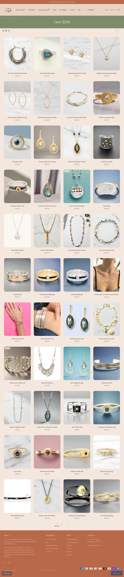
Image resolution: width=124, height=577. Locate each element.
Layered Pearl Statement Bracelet (76, 117)
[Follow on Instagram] (9, 562)
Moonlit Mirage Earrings (77, 339)
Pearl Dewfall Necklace (47, 250)
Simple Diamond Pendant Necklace (107, 73)
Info (79, 10)
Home (5, 18)
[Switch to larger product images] (3, 30)
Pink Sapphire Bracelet (17, 515)
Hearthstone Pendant (17, 250)
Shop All (69, 555)
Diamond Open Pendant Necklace (47, 117)
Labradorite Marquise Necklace (77, 161)
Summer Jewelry (43, 10)
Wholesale (91, 10)
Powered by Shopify (52, 570)
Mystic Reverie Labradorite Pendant (47, 427)
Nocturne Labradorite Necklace (47, 206)
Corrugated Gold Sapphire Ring (107, 427)
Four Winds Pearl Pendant (76, 206)
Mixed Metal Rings (72, 539)
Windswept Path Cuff (17, 339)
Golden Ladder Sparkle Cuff (17, 383)
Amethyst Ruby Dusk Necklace (77, 250)
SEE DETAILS (71, 2)
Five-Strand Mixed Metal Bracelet (17, 73)
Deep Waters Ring (17, 161)
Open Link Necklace (47, 383)
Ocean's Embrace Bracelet (106, 339)
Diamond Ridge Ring (77, 294)
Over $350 (14, 18)
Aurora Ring (17, 471)
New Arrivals (19, 10)
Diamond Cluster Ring (106, 471)
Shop (54, 10)
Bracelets (69, 552)
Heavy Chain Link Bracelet (106, 250)
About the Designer (51, 539)
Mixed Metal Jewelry (72, 542)
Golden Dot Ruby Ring (76, 471)
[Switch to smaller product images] (6, 30)
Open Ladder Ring (77, 427)
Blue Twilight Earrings (77, 383)
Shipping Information (52, 545)
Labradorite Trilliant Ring (47, 73)
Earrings (69, 548)
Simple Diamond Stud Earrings (77, 73)
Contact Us (49, 552)
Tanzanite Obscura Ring (17, 206)
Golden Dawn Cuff (106, 383)
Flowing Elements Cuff (47, 339)
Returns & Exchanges (52, 548)
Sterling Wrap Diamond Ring (77, 515)
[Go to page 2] (67, 524)
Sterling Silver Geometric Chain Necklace (106, 294)
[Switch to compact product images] (9, 30)
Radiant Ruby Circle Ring (47, 471)
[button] (116, 573)
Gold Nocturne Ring (106, 161)
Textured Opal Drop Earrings (47, 161)
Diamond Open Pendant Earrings (17, 117)
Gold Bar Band (17, 294)
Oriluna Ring (106, 206)
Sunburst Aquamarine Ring (106, 117)
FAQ (47, 542)
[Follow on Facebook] (5, 562)
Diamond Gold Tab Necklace (47, 515)
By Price (72, 10)
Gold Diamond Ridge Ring (47, 294)
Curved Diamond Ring (106, 515)
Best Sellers (31, 10)
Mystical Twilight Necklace (17, 427)
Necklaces (70, 545)
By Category (63, 10)
